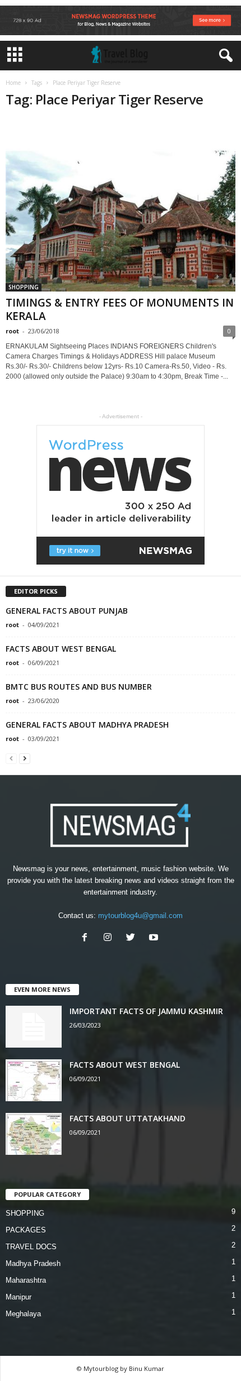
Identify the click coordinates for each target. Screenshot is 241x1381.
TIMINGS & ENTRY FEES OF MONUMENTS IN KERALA (120, 309)
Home (13, 83)
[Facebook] (87, 938)
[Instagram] (110, 938)
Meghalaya (23, 1314)
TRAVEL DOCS (31, 1247)
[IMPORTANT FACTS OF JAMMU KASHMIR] (34, 1027)
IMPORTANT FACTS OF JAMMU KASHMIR (146, 1011)
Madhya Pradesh (33, 1263)
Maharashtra (26, 1280)
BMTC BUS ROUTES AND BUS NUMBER (79, 686)
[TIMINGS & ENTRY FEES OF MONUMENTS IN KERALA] (120, 206)
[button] (223, 56)
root (12, 331)
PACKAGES (26, 1230)
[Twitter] (133, 938)
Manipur (18, 1297)
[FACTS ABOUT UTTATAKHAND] (34, 1134)
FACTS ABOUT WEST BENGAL (61, 648)
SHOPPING (23, 287)
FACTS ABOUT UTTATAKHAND (127, 1118)
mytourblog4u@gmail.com (140, 915)
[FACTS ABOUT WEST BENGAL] (34, 1080)
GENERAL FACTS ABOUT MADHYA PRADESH (87, 724)
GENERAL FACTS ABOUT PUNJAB (67, 610)
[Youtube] (155, 938)
